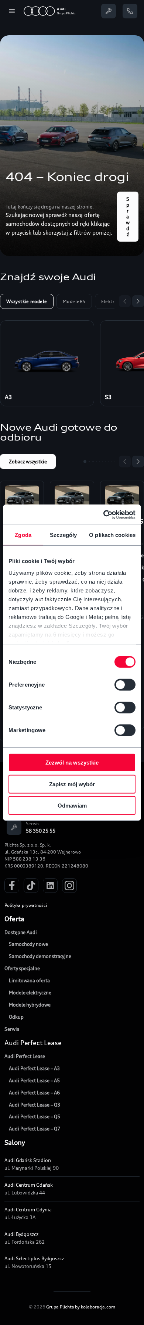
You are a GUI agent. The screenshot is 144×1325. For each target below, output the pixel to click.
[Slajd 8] (108, 461)
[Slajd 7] (105, 461)
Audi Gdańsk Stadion (27, 1160)
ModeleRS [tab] (74, 301)
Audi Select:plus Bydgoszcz (34, 1258)
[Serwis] (108, 11)
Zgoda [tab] (23, 535)
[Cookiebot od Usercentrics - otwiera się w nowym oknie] (104, 514)
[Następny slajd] (138, 301)
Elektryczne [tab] (114, 301)
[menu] (11, 11)
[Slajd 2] (89, 461)
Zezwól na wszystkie (72, 762)
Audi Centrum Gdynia (28, 1209)
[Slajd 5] (99, 461)
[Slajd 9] (111, 461)
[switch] (125, 685)
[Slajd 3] (93, 461)
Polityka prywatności (25, 905)
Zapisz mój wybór (72, 784)
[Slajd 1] (84, 461)
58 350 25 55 (40, 831)
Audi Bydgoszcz (21, 1234)
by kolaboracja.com (95, 1307)
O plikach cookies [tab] (112, 535)
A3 (8, 396)
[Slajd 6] (102, 461)
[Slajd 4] (96, 461)
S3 (108, 396)
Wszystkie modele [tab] (26, 301)
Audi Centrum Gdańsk (28, 1185)
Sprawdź (128, 216)
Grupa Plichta (60, 1307)
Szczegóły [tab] (63, 535)
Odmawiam (72, 805)
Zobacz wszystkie (28, 461)
